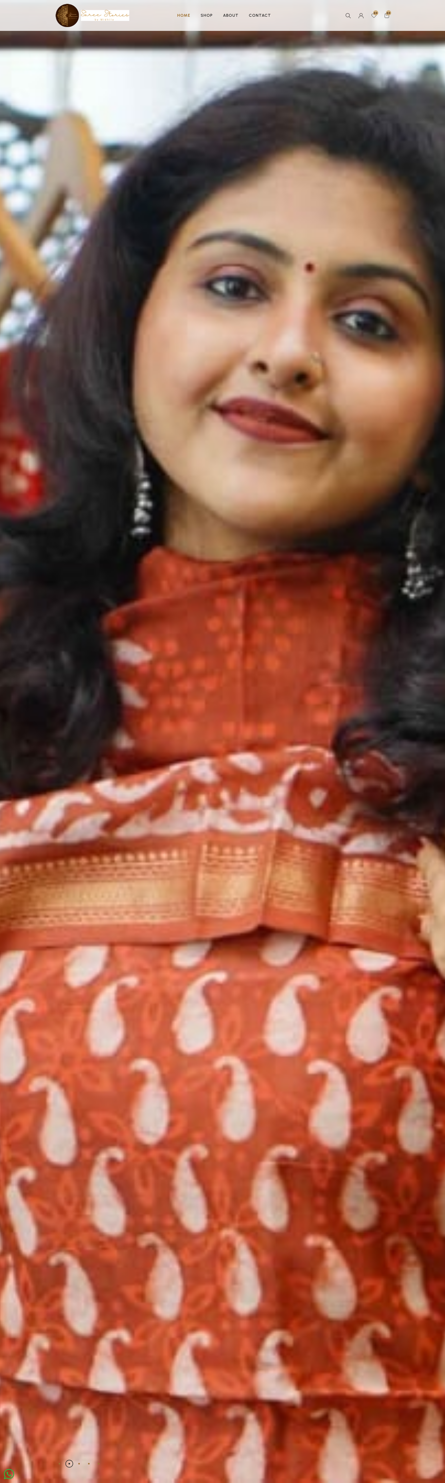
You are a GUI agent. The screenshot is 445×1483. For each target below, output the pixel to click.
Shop (207, 15)
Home (183, 15)
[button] (59, 1464)
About (230, 15)
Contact (260, 15)
